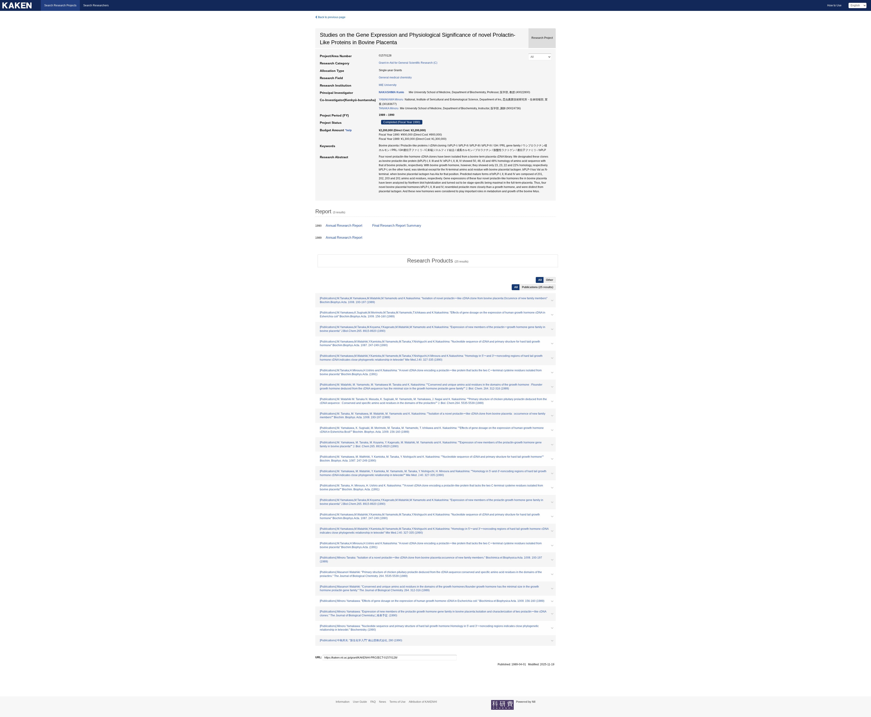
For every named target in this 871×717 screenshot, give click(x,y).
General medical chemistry (395, 77)
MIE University (387, 85)
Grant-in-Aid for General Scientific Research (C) (408, 62)
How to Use (834, 5)
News (382, 701)
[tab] (438, 260)
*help (348, 130)
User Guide (360, 701)
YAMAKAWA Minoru (391, 99)
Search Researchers (96, 5)
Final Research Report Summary (396, 225)
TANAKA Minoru (389, 108)
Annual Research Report (344, 225)
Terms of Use (397, 701)
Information (343, 701)
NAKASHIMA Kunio (391, 92)
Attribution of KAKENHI (423, 701)
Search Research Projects (60, 5)
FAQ (373, 701)
